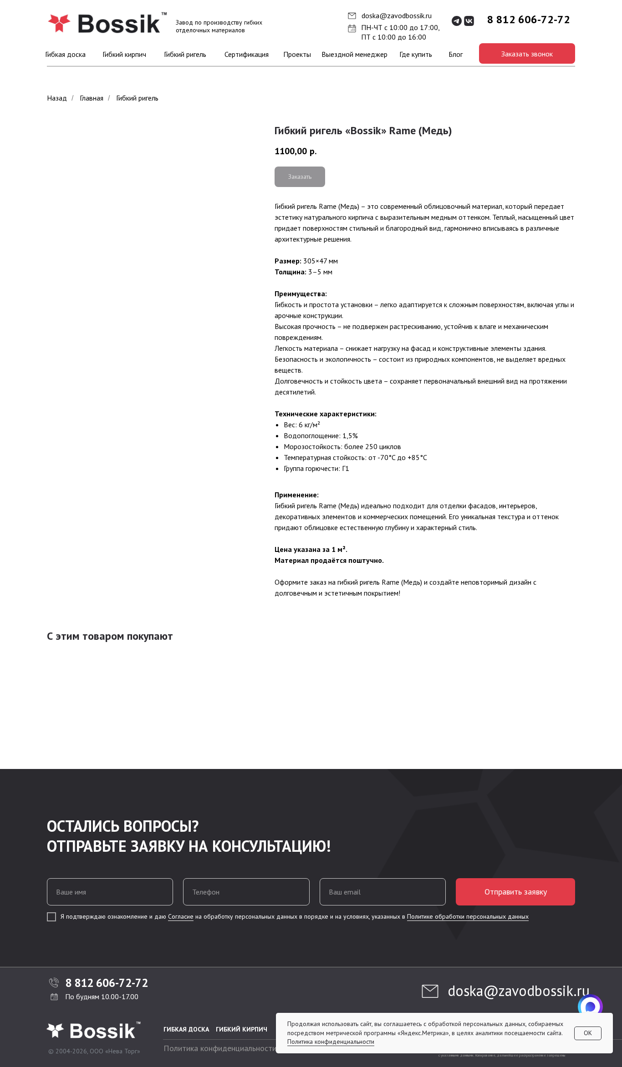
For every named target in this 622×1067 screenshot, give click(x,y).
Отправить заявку (515, 891)
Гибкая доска (186, 1029)
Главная (91, 98)
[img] (108, 23)
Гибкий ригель (137, 98)
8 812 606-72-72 (528, 19)
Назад (57, 98)
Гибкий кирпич (241, 1029)
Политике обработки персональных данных (468, 916)
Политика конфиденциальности (219, 1048)
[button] (527, 53)
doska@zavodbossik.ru (397, 15)
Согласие (181, 916)
